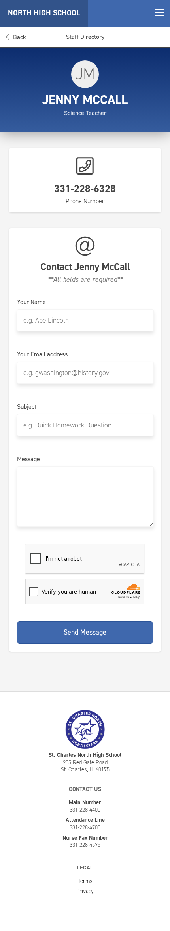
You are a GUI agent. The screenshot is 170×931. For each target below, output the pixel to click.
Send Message (85, 632)
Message (28, 459)
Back (18, 37)
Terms (85, 881)
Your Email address (42, 354)
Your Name (31, 302)
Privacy (85, 891)
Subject (26, 407)
